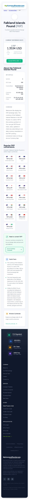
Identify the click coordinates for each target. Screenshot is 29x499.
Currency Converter (8, 389)
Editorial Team (6, 373)
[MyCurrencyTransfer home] (14, 6)
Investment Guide (7, 408)
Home (5, 10)
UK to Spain (6, 425)
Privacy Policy (20, 443)
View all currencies (10, 323)
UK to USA (5, 430)
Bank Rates (6, 398)
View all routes (6, 436)
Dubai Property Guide (8, 406)
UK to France (6, 427)
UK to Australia (6, 433)
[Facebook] (12, 479)
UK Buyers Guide (7, 414)
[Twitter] (4, 479)
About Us (5, 367)
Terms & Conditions (10, 443)
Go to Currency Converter (11, 249)
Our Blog (5, 417)
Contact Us (6, 379)
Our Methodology (7, 370)
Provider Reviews (7, 392)
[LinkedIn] (8, 479)
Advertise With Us (14, 450)
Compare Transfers (7, 386)
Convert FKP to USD (13, 60)
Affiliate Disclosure (18, 447)
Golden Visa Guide (7, 411)
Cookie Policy (9, 447)
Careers (5, 376)
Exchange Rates (13, 10)
